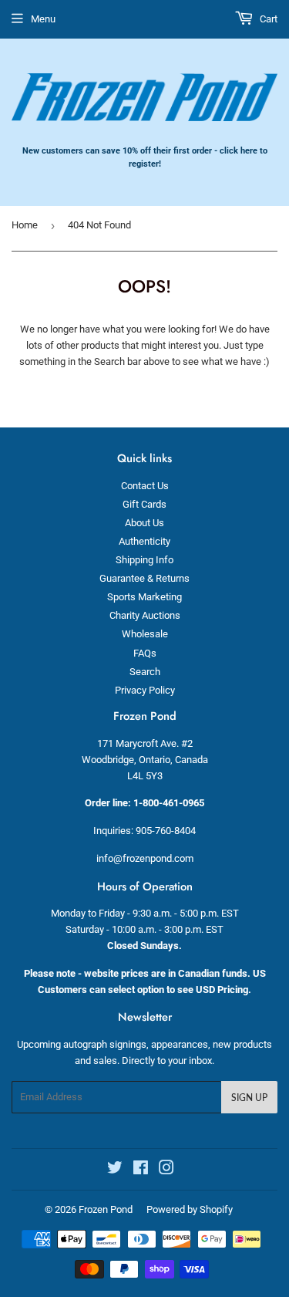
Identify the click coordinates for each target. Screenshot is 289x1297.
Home (25, 225)
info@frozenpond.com (144, 858)
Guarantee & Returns (144, 578)
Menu (43, 19)
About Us (144, 523)
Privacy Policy (145, 690)
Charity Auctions (144, 615)
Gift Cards (144, 504)
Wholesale (145, 634)
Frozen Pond (106, 1209)
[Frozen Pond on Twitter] (115, 1170)
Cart (267, 19)
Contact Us (145, 485)
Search (144, 671)
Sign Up (249, 1097)
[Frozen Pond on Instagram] (166, 1170)
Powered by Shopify (189, 1209)
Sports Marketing (144, 597)
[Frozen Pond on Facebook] (141, 1170)
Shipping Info (144, 560)
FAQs (144, 653)
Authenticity (144, 541)
